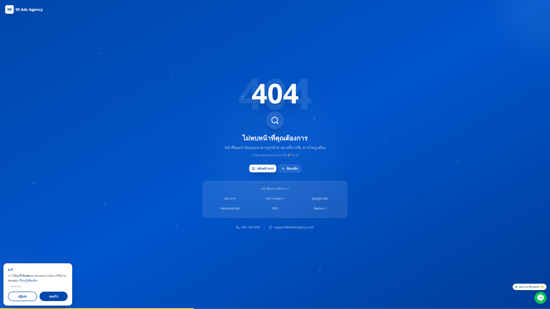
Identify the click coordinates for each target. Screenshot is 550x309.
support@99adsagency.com (294, 227)
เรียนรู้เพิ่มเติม (28, 280)
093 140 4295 (250, 227)
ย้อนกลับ (292, 168)
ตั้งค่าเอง (16, 286)
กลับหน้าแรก (265, 168)
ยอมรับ (53, 296)
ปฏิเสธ (22, 296)
